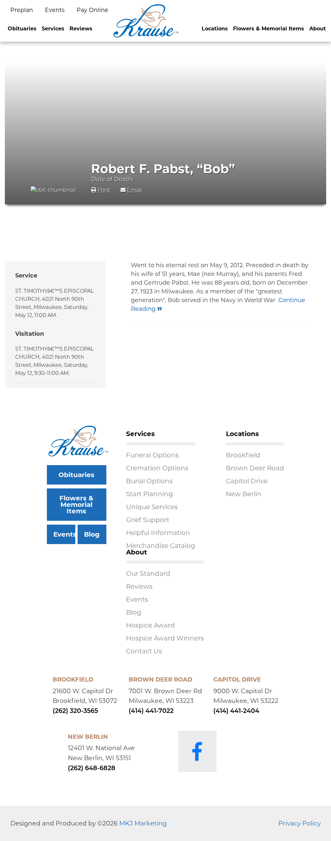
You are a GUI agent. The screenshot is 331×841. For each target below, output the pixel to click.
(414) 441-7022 (151, 711)
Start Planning (149, 494)
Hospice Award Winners (165, 638)
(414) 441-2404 (236, 711)
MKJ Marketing (143, 823)
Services (53, 29)
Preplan (22, 9)
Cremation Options (157, 468)
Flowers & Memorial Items (268, 29)
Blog (92, 534)
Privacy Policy (299, 823)
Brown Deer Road (255, 468)
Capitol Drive (247, 481)
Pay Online (92, 9)
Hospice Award (150, 625)
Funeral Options (152, 455)
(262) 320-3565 (75, 711)
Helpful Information (158, 533)
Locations (215, 29)
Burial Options (149, 481)
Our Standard (148, 573)
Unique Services (152, 507)
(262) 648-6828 (91, 769)
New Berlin (244, 494)
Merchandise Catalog (160, 546)
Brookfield (243, 455)
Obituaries (22, 29)
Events (55, 9)
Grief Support (147, 520)
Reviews (80, 29)
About (317, 29)
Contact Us (144, 651)
